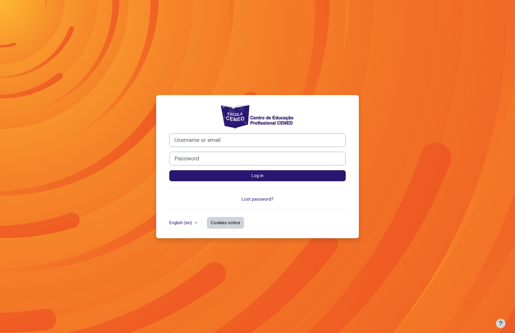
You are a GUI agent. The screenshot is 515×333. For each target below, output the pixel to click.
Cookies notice (225, 222)
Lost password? (258, 199)
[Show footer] (500, 323)
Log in (257, 175)
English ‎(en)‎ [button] (181, 222)
